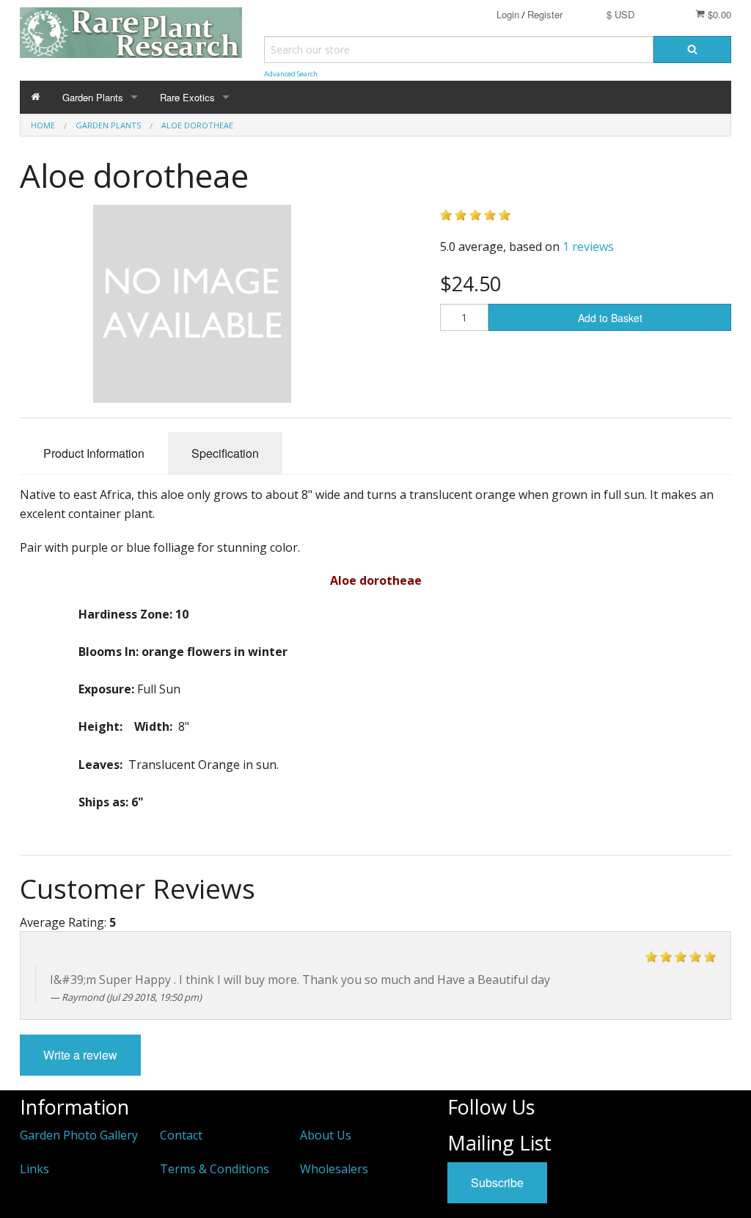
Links (34, 1169)
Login (508, 14)
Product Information (93, 453)
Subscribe (497, 1182)
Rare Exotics (187, 97)
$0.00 (718, 14)
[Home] (35, 97)
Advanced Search (291, 74)
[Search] (692, 49)
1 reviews (588, 246)
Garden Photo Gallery (79, 1135)
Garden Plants (92, 97)
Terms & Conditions (214, 1169)
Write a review (80, 1054)
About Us (325, 1135)
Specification (225, 453)
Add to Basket (610, 317)
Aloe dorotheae (197, 125)
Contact (181, 1135)
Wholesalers (334, 1169)
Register (545, 14)
